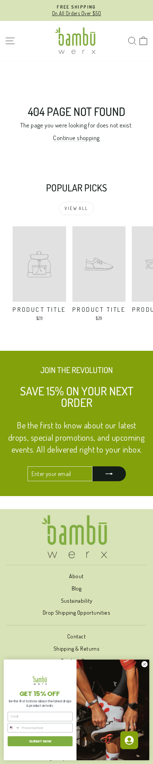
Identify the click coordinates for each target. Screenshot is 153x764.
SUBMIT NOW (40, 741)
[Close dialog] (144, 664)
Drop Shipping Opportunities (76, 612)
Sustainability (76, 600)
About (76, 576)
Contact (76, 636)
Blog (77, 588)
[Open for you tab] (129, 740)
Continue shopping (76, 138)
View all (76, 208)
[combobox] (14, 727)
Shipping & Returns (76, 648)
